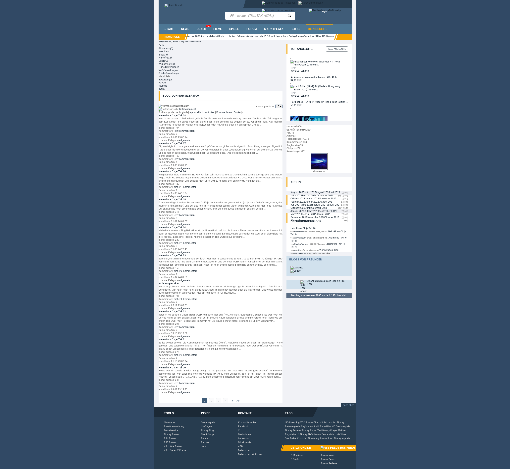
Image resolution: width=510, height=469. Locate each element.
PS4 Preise (170, 438)
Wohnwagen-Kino (169, 283)
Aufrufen (210, 112)
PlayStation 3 (307, 426)
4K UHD (335, 434)
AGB (240, 446)
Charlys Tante (300, 244)
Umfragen (206, 426)
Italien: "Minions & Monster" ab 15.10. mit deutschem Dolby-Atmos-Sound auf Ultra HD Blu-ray (273, 36)
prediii (296, 250)
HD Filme (321, 426)
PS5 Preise (170, 442)
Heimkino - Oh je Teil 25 (172, 199)
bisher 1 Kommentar (185, 187)
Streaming (313, 438)
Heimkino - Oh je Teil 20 (172, 367)
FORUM (251, 29)
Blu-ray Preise (171, 434)
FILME (217, 29)
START (169, 29)
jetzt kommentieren (184, 131)
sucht (162, 88)
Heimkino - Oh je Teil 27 (172, 143)
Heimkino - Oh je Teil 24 (172, 227)
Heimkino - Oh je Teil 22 (172, 311)
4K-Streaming (292, 422)
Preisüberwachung (174, 426)
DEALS (203, 28)
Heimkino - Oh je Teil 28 (172, 115)
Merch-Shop (207, 434)
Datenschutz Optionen (250, 454)
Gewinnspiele (208, 422)
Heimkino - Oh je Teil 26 (172, 171)
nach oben (348, 405)
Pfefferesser (299, 232)
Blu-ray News (327, 455)
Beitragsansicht (187, 109)
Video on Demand (321, 434)
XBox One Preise (172, 446)
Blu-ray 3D (305, 434)
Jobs (203, 446)
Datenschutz (245, 450)
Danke (237, 112)
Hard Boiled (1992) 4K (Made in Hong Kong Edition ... (319, 102)
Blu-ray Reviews (293, 430)
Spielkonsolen (328, 422)
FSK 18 (295, 29)
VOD (302, 422)
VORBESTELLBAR (299, 70)
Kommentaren (224, 112)
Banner (205, 438)
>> (238, 400)
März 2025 (310, 192)
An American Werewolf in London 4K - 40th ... (314, 77)
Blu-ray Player (329, 430)
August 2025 (297, 192)
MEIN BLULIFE (317, 29)
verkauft (163, 82)
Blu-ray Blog (207, 430)
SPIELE (234, 29)
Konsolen (302, 438)
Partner (205, 442)
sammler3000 (300, 238)
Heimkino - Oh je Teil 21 (172, 339)
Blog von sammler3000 (190, 42)
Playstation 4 (292, 434)
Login (324, 11)
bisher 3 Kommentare (185, 355)
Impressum (244, 438)
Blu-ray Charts (313, 422)
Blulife (175, 42)
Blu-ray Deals (327, 459)
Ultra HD (330, 426)
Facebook (243, 426)
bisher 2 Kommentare (185, 271)
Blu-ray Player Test (312, 430)
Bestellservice (171, 430)
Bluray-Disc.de (165, 42)
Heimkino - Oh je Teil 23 (172, 255)
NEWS (185, 29)
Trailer (293, 438)
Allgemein (184, 140)
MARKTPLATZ (273, 29)
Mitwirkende (244, 442)
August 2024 (323, 192)
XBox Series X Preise (175, 450)
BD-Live (341, 430)
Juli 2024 (335, 192)
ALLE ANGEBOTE (337, 49)
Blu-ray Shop (326, 438)
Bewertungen (166, 79)
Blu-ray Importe (342, 438)
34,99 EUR (295, 80)
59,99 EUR (295, 105)
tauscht (163, 85)
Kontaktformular (247, 422)
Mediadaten (244, 434)
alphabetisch (196, 112)
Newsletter (169, 422)
